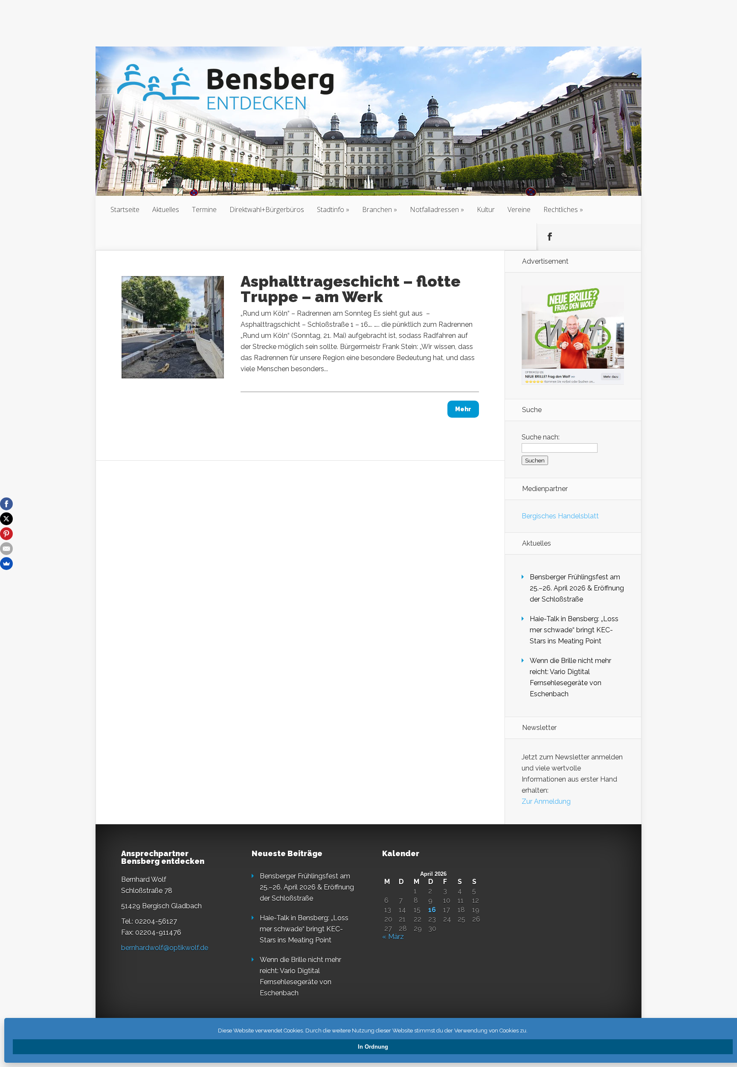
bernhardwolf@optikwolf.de (164, 948)
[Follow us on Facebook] (550, 236)
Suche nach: (541, 437)
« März (393, 937)
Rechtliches (560, 209)
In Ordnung (373, 1047)
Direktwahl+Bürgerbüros (266, 209)
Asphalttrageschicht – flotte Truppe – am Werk (351, 288)
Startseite (124, 209)
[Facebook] (6, 503)
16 (432, 910)
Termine (204, 209)
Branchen (377, 209)
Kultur (486, 209)
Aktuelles (165, 209)
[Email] (6, 548)
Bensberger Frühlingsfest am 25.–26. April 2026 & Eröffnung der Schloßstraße (577, 588)
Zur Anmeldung (546, 801)
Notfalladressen (434, 209)
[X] (6, 518)
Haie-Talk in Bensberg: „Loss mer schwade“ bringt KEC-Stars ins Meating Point (574, 630)
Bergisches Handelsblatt (560, 516)
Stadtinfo (330, 209)
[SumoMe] (6, 563)
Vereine (519, 209)
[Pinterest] (6, 533)
